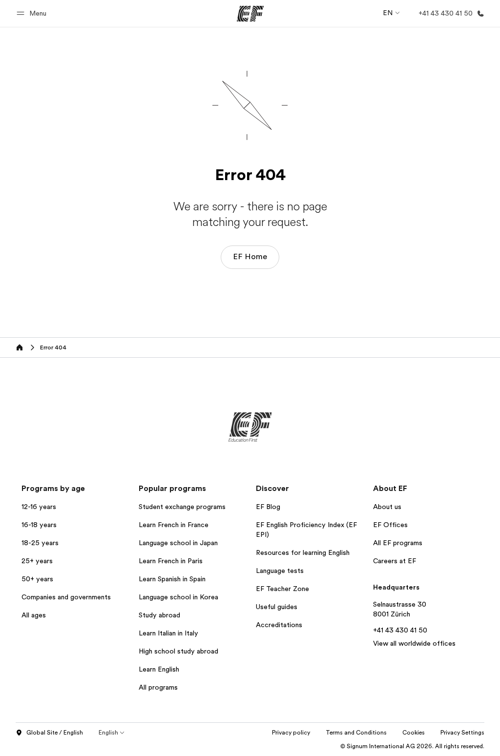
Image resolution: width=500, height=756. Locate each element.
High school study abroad (178, 651)
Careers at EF (394, 561)
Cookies (413, 732)
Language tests (280, 570)
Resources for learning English (303, 552)
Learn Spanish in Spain (172, 579)
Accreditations (279, 625)
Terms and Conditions (356, 732)
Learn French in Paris (171, 561)
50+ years (37, 579)
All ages (33, 615)
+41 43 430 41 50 (400, 630)
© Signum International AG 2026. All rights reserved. (412, 746)
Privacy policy (291, 732)
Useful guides (276, 607)
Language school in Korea (178, 597)
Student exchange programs (182, 507)
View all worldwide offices (414, 643)
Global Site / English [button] (54, 732)
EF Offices (390, 525)
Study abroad (159, 615)
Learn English (159, 669)
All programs (158, 687)
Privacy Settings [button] (462, 732)
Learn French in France (173, 525)
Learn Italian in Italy (168, 633)
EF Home (250, 256)
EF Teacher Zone (282, 589)
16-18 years (39, 525)
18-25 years (40, 543)
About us (387, 507)
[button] (33, 13)
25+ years (37, 561)
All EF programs (397, 543)
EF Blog (268, 507)
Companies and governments (66, 597)
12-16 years (38, 507)
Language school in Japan (178, 543)
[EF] (250, 13)
